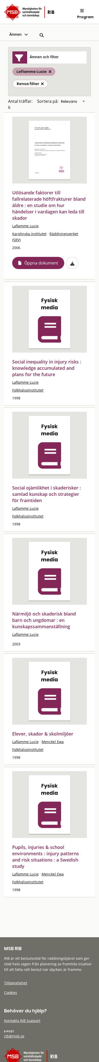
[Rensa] (42, 84)
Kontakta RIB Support (22, 1020)
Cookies (10, 992)
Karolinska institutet (29, 233)
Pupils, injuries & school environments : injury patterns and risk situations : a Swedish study (45, 856)
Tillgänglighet (15, 983)
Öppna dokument (41, 263)
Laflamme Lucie (25, 225)
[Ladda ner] (72, 263)
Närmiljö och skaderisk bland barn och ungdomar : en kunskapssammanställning (44, 620)
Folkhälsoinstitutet (27, 390)
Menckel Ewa (53, 741)
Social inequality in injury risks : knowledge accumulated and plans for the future (46, 368)
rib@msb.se (14, 1036)
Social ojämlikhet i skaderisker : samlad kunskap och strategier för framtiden (46, 494)
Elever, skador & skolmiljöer (42, 734)
